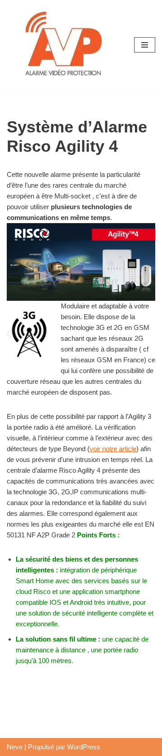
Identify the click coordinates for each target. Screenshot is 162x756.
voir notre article (113, 449)
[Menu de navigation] (144, 45)
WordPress (83, 747)
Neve (14, 747)
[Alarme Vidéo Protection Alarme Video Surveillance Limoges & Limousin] (63, 45)
